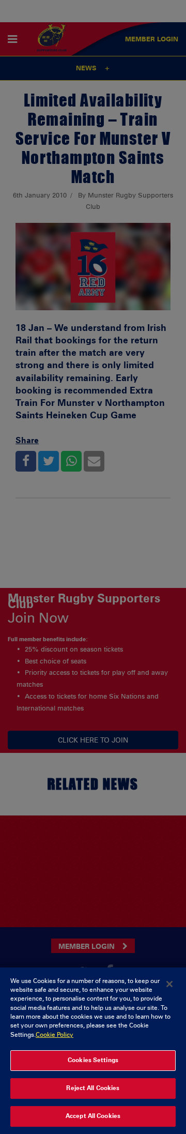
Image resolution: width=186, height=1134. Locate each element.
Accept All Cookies (93, 1116)
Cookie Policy (54, 1034)
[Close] (169, 984)
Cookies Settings (93, 1060)
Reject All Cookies (92, 1088)
